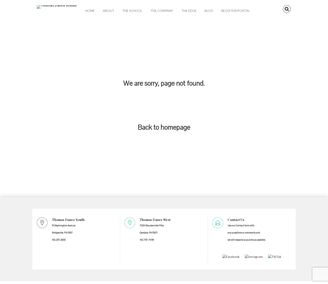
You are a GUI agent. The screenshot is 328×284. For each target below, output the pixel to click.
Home (90, 11)
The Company (161, 11)
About (108, 11)
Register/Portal (235, 11)
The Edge (189, 11)
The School (132, 11)
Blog (209, 11)
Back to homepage (164, 127)
